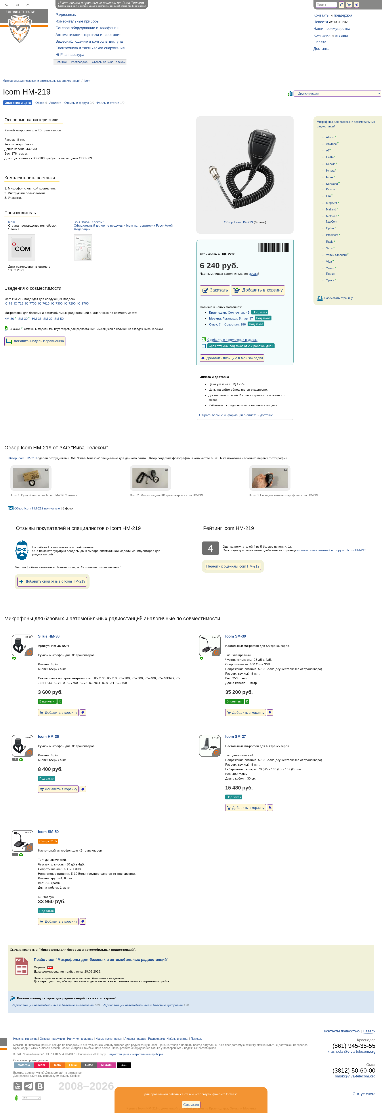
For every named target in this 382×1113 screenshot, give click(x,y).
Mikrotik (106, 1065)
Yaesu (330, 268)
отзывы (341, 35)
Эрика (330, 280)
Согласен (191, 1105)
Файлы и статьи (107, 102)
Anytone (331, 144)
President (332, 235)
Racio (329, 241)
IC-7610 (44, 303)
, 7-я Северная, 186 (227, 324)
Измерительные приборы (77, 21)
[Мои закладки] (356, 5)
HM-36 (9, 318)
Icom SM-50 (48, 832)
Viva (329, 261)
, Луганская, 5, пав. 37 (231, 318)
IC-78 (8, 303)
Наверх (369, 1031)
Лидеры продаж (135, 1038)
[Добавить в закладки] (83, 712)
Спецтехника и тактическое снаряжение (90, 48)
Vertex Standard (336, 255)
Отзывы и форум (76, 102)
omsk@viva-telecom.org (355, 1076)
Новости (320, 22)
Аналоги (55, 102)
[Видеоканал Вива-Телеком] (18, 1086)
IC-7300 (57, 303)
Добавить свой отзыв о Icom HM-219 (55, 581)
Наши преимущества (331, 28)
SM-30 (23, 318)
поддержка (343, 15)
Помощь (196, 1038)
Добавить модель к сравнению (39, 341)
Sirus (329, 248)
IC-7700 (30, 303)
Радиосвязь (65, 15)
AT (328, 150)
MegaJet (331, 202)
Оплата (319, 42)
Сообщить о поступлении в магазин (233, 339)
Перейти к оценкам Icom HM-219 (233, 566)
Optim (330, 228)
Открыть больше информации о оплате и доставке (236, 415)
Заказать (219, 290)
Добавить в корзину (262, 290)
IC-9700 (83, 303)
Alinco (330, 137)
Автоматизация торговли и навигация (88, 35)
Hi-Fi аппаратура (69, 55)
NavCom (331, 221)
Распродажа (79, 62)
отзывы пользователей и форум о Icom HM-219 (331, 550)
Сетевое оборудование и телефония (86, 28)
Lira (328, 196)
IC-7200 (70, 303)
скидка (253, 273)
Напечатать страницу (338, 298)
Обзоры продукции (52, 1038)
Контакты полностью (342, 1031)
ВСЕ (124, 1065)
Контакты (321, 15)
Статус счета (364, 1094)
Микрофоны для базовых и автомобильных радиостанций (41, 80)
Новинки (61, 62)
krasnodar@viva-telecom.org (351, 1051)
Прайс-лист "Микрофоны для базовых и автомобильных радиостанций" (101, 960)
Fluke (73, 1065)
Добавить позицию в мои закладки (234, 358)
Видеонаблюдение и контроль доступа (89, 41)
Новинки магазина (25, 1038)
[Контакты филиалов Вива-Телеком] (341, 4)
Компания (321, 35)
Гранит (330, 273)
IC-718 (18, 303)
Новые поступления (109, 1038)
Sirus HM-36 (48, 636)
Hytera (330, 170)
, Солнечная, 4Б (229, 312)
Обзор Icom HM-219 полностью (37, 508)
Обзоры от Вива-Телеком (109, 62)
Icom (87, 80)
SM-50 (59, 318)
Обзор (39, 102)
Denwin (330, 164)
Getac (89, 1065)
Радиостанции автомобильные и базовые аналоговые (52, 1005)
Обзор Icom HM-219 (238, 222)
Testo (57, 1065)
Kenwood (332, 184)
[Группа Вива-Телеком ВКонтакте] (40, 1086)
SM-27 (48, 318)
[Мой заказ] (349, 5)
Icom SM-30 (235, 636)
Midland (331, 209)
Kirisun (330, 189)
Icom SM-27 (235, 736)
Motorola (331, 216)
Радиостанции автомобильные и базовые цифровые (143, 1005)
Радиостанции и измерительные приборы (135, 1054)
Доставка (321, 49)
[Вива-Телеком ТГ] (29, 1086)
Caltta (330, 157)
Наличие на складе (80, 1038)
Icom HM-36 (48, 736)
